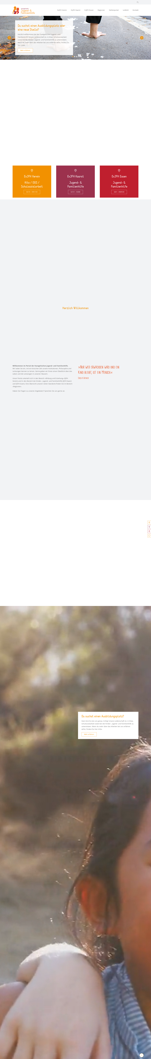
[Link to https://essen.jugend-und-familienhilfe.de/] (119, 170)
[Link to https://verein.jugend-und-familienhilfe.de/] (32, 170)
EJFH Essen (20, 384)
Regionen (16, 386)
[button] (137, 2)
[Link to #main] (142, 1055)
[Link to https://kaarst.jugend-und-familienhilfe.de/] (75, 170)
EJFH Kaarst (67, 381)
